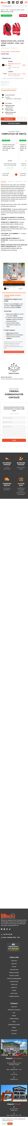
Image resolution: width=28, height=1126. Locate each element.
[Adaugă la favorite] (18, 119)
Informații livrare (14, 981)
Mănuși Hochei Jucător (7, 11)
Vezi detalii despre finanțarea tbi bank (14, 351)
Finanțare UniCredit (14, 996)
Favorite (14, 966)
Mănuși (14, 1015)
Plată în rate (14, 984)
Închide (4, 1123)
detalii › (24, 65)
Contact (14, 990)
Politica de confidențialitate (14, 978)
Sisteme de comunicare (14, 1009)
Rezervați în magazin (14, 123)
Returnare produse (14, 972)
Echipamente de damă (14, 1024)
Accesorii (14, 1033)
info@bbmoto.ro (14, 1079)
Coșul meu (14, 963)
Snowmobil (14, 1030)
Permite (10, 1123)
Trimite (14, 440)
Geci (14, 1012)
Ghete (14, 1021)
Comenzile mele (14, 969)
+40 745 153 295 (7, 934)
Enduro (14, 1027)
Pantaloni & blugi (14, 1018)
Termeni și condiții (14, 975)
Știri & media (14, 993)
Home (2, 10)
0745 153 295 (14, 1074)
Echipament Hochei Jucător (17, 10)
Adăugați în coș (8, 119)
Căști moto (14, 1006)
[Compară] (24, 119)
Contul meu (14, 960)
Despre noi (14, 987)
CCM (7, 10)
